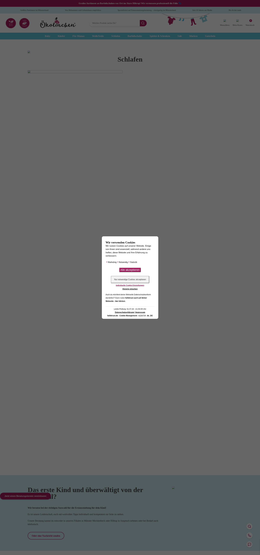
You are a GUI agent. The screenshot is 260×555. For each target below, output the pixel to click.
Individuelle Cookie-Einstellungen (130, 285)
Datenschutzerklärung (124, 312)
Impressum (140, 312)
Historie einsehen (130, 289)
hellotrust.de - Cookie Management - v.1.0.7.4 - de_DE (130, 316)
